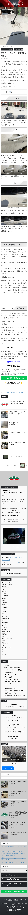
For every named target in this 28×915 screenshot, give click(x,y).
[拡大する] (12, 104)
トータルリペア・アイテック (14, 5)
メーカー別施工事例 (18, 392)
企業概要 (20, 899)
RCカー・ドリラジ (13, 562)
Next (24, 754)
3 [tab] (15, 763)
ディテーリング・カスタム (8, 392)
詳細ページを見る (8, 768)
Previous (4, 754)
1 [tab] (12, 763)
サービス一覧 (4, 899)
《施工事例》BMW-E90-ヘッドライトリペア (12, 862)
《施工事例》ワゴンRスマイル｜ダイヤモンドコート (13, 847)
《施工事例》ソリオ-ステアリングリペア (11, 851)
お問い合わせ (16, 900)
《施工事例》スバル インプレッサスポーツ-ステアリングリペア (18, 824)
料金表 (15, 899)
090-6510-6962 (14, 910)
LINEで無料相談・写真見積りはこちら (14, 378)
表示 (10, 92)
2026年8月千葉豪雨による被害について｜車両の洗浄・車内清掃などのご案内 (18, 813)
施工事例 (10, 899)
